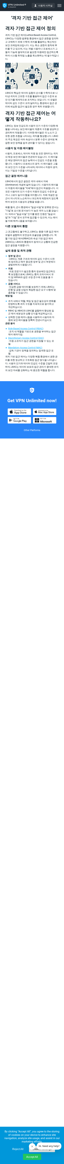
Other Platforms (32, 430)
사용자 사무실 (45, 5)
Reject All (17, 1149)
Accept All (32, 1157)
